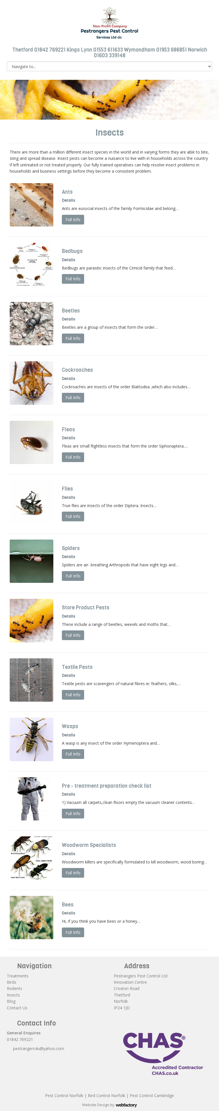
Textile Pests (77, 667)
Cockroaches (77, 370)
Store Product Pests (86, 607)
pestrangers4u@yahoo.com (38, 1048)
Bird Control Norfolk (106, 1095)
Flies (67, 488)
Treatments (18, 976)
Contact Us (17, 1007)
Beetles (71, 310)
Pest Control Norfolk (64, 1095)
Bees (68, 904)
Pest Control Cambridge (152, 1095)
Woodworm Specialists (89, 845)
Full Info (73, 219)
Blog (11, 1001)
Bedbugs (72, 251)
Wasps (70, 726)
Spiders (71, 548)
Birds (11, 982)
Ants (67, 192)
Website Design (95, 1104)
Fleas (68, 429)
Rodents (14, 988)
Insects (13, 995)
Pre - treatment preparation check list (106, 786)
